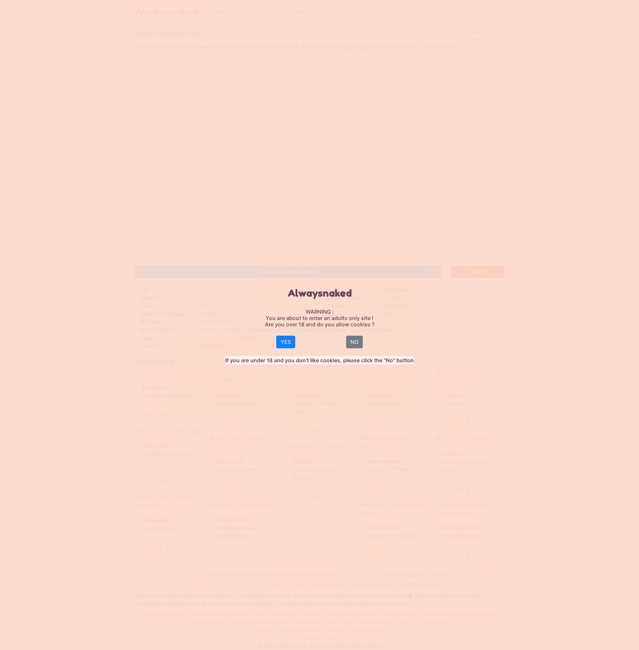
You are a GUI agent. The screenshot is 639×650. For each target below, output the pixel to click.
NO (354, 342)
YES (286, 342)
